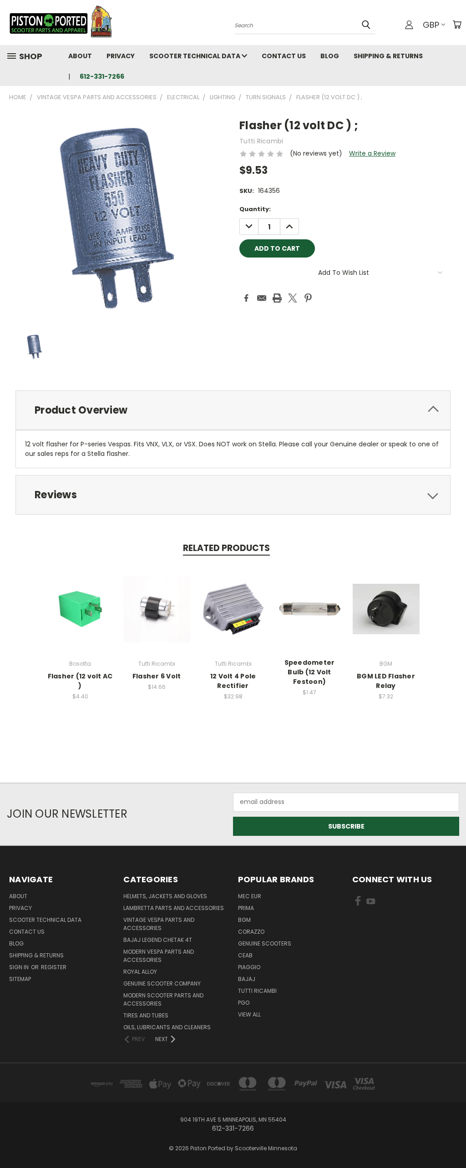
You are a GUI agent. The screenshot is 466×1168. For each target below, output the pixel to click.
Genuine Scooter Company (162, 983)
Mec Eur (249, 896)
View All (249, 1014)
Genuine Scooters (264, 943)
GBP (431, 24)
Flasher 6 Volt (156, 676)
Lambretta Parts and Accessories (173, 908)
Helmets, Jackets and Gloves (165, 896)
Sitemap (20, 979)
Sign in (19, 967)
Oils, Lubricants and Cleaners (167, 1027)
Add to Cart (80, 616)
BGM (244, 920)
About (80, 56)
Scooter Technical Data (195, 56)
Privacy (120, 56)
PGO (243, 1002)
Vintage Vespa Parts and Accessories (158, 924)
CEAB (245, 955)
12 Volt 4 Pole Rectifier (233, 681)
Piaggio (249, 967)
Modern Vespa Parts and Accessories (158, 956)
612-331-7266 (102, 76)
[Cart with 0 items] (456, 24)
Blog (329, 56)
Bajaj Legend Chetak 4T (157, 940)
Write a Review (372, 153)
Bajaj (246, 979)
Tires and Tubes (145, 1015)
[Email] (261, 298)
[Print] (277, 298)
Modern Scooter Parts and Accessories (163, 999)
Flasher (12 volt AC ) (80, 681)
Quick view (80, 599)
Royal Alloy (140, 972)
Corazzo (251, 931)
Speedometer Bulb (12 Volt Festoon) (309, 672)
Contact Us (284, 56)
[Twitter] (292, 298)
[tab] (233, 410)
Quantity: (255, 209)
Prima (246, 908)
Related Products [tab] (226, 548)
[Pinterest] (308, 298)
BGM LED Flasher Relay (386, 681)
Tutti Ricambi (257, 991)
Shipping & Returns (388, 56)
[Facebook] (246, 298)
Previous (452, 1139)
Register (53, 967)
